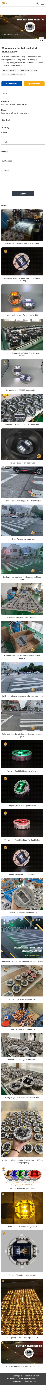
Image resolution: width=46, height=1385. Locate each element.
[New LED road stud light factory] (22, 1176)
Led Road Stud (17, 1382)
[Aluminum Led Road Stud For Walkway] (22, 894)
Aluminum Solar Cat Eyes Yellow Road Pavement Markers (22, 354)
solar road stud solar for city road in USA (22, 315)
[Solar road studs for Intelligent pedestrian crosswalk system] (22, 715)
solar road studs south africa (14, 75)
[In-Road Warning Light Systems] (22, 520)
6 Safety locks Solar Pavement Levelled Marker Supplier (22, 657)
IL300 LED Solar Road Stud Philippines (22, 617)
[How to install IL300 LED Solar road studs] (22, 373)
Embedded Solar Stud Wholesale (22, 1029)
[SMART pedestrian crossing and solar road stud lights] (22, 677)
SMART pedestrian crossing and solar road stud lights (22, 696)
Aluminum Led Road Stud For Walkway (22, 913)
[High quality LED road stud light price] (22, 1208)
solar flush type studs (28, 70)
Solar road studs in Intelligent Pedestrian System (22, 501)
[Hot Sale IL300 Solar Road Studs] (22, 444)
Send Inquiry (11, 84)
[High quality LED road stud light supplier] (22, 1307)
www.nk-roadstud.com (16, 40)
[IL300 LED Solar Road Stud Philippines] (22, 599)
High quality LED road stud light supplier (22, 1338)
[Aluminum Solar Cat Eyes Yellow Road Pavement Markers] (22, 334)
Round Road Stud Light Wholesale (22, 875)
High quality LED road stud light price (22, 1227)
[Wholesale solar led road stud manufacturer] (22, 1352)
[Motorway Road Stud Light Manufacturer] (22, 754)
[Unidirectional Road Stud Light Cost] (22, 981)
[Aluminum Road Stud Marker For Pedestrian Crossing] (22, 937)
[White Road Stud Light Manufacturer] (22, 1045)
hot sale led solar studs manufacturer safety (22, 244)
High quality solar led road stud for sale (14, 104)
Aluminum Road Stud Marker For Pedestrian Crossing (22, 961)
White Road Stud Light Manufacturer (22, 1060)
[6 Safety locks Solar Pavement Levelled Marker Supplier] (22, 637)
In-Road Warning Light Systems (22, 539)
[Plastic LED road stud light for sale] (22, 1251)
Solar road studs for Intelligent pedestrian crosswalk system (22, 735)
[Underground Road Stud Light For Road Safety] (22, 823)
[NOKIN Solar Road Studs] (13, 3)
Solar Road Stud (30, 1382)
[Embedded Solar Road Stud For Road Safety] (22, 408)
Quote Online (34, 84)
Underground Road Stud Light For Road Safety (22, 840)
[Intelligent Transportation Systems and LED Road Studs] (22, 558)
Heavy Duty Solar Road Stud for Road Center (22, 1098)
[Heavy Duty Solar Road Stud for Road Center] (22, 1079)
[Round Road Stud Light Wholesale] (22, 858)
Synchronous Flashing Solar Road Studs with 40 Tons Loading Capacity (22, 1161)
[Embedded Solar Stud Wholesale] (22, 1015)
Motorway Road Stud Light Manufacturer (22, 771)
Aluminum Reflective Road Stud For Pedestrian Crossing (22, 279)
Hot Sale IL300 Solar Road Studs (22, 463)
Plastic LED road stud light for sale (22, 1275)
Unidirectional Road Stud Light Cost (22, 999)
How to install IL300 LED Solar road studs (22, 390)
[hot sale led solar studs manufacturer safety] (22, 225)
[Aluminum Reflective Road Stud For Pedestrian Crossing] (22, 261)
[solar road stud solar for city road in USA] (22, 298)
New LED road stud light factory (22, 1189)
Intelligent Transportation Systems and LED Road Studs (22, 578)
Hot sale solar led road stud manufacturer (15, 113)
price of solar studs (10, 70)
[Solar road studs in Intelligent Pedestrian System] (22, 482)
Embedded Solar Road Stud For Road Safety (22, 425)
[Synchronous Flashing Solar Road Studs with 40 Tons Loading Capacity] (22, 1129)
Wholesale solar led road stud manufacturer (22, 1366)
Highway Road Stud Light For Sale (22, 806)
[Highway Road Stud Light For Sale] (22, 789)
